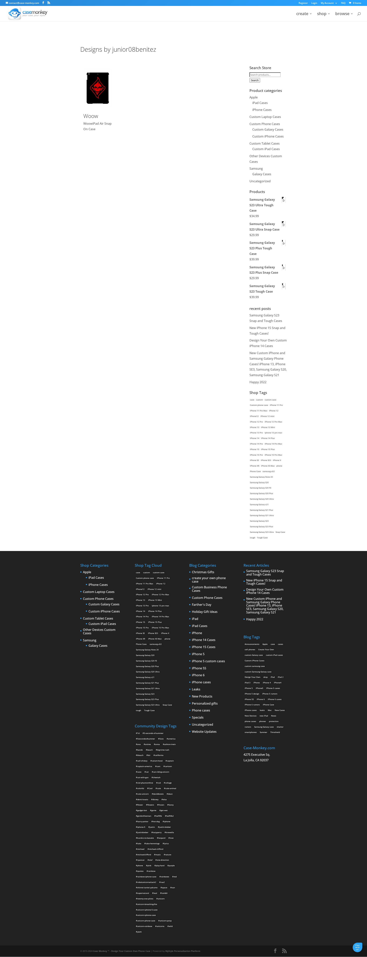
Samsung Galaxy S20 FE (260, 488)
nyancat (141, 860)
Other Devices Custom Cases (99, 631)
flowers (150, 804)
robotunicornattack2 (146, 882)
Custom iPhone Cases (268, 136)
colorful (140, 788)
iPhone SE (254, 460)
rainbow (151, 871)
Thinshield (275, 732)
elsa (165, 799)
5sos (161, 738)
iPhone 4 (267, 682)
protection (273, 721)
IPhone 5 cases (273, 688)
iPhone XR (254, 466)
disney (155, 799)
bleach (140, 755)
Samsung (256, 168)
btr (149, 755)
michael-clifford (156, 849)
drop (265, 677)
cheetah (156, 777)
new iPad (264, 715)
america (171, 738)
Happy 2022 (257, 382)
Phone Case (255, 471)
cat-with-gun (143, 777)
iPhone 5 (198, 654)
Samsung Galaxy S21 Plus (261, 510)
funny (171, 804)
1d (138, 733)
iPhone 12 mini (267, 416)
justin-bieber (165, 827)
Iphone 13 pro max (273, 433)
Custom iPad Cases (266, 149)
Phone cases (201, 710)
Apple (253, 97)
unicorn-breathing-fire (147, 904)
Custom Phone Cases (264, 124)
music (158, 854)
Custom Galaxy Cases (267, 129)
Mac (270, 710)
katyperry (157, 832)
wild (171, 926)
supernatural (143, 893)
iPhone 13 (254, 427)
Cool (151, 788)
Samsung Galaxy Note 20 (261, 477)
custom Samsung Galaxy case (258, 671)
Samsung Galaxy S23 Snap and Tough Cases (265, 572)
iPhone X (277, 460)
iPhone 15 (254, 449)
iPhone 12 (273, 411)
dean (170, 793)
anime (148, 744)
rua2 (163, 882)
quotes (140, 871)
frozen (161, 804)
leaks (262, 710)
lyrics (166, 843)
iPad (195, 619)
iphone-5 (141, 827)
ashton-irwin (170, 744)
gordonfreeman (144, 816)
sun (173, 887)
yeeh (139, 931)
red (175, 876)
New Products (202, 696)
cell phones (250, 649)
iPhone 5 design (252, 693)
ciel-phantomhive (145, 782)
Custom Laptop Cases (265, 117)
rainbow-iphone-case (146, 876)
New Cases (280, 710)
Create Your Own (266, 649)
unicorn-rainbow (144, 926)
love (172, 838)
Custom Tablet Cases (264, 143)
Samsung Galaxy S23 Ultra (262, 532)
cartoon (168, 766)
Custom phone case (259, 405)
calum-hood (157, 760)
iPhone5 (259, 688)
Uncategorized (260, 181)
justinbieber (142, 832)
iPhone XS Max (267, 466)
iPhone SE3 (266, 460)
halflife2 (170, 816)
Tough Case (262, 538)
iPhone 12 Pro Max (273, 422)
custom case (270, 400)
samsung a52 (269, 471)
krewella (170, 832)
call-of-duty (142, 760)
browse (342, 14)
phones (262, 721)
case (252, 400)
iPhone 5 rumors (269, 693)
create (302, 14)
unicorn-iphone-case (146, 915)
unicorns (160, 926)
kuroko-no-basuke (145, 838)
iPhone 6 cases (275, 699)
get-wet (164, 810)
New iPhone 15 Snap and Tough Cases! (264, 582)
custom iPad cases (274, 655)
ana (139, 744)
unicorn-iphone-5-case (147, 909)
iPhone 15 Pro (256, 455)
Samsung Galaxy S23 (259, 521)
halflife (159, 816)
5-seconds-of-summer (153, 733)
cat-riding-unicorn (161, 771)
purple (172, 865)
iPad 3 (247, 682)
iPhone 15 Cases (203, 647)
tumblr (165, 893)
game (153, 810)
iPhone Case (268, 704)
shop (321, 14)
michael (141, 849)
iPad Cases (260, 103)
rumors (248, 726)
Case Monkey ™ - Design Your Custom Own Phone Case (121, 951)
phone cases (250, 721)
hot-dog (156, 821)
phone (279, 466)
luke (139, 843)
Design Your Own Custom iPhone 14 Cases (264, 591)
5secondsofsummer (146, 738)
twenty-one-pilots (145, 898)
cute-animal (170, 788)
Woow (90, 116)
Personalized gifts (205, 703)
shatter (280, 726)
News (273, 715)
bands (140, 749)
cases (280, 644)
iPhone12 (254, 416)
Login (314, 3)
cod (159, 782)
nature (168, 854)
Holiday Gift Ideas (205, 612)
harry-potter (142, 821)
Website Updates (204, 732)
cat (147, 771)
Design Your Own (252, 677)
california (159, 755)
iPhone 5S (199, 668)
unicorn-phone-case (146, 920)
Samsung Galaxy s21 (259, 504)
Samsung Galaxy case (264, 726)
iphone (167, 821)
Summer (263, 732)
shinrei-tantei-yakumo (147, 887)
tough (252, 538)
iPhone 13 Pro (256, 433)
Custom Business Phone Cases (209, 589)
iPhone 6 (198, 675)
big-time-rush (163, 749)
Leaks (196, 689)
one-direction (163, 860)
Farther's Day (201, 605)
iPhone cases (201, 682)
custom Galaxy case (254, 655)
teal (155, 893)
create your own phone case (209, 579)
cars (158, 766)
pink (149, 865)
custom (259, 400)
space (164, 887)
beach (150, 749)
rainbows (165, 876)
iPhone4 (277, 682)
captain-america (144, 766)
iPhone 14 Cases (203, 640)
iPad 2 (280, 677)
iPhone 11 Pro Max (258, 411)
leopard (161, 838)
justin (152, 827)
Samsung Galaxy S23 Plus (261, 526)
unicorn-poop (166, 920)
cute (159, 788)
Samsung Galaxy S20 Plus (261, 493)
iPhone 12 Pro (256, 422)
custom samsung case (255, 666)
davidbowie (158, 793)
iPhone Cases (262, 110)
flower (140, 804)
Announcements (252, 644)
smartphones (251, 732)
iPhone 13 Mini (268, 427)
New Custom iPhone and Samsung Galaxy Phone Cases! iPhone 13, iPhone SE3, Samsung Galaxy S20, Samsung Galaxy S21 (268, 364)
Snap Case (280, 532)
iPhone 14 (254, 438)
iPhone (197, 633)
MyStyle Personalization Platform (182, 951)
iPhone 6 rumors (252, 704)
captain (170, 760)
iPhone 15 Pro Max (273, 455)
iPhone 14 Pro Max (273, 444)
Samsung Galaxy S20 (259, 482)
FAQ (343, 3)
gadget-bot (142, 810)
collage (168, 782)
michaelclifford (144, 854)
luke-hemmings (153, 843)
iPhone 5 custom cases (208, 661)
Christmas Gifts (203, 572)
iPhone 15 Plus (268, 449)
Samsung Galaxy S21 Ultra (262, 515)
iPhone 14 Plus (268, 438)
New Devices (251, 715)
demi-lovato (142, 799)
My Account (327, 3)
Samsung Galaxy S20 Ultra (262, 499)
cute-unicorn (143, 793)
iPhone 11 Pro (276, 405)
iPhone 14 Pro (256, 444)
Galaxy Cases (261, 174)
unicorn (161, 898)
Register (303, 3)
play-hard (160, 865)
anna (157, 744)
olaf (150, 860)
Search (255, 80)
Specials (198, 717)
